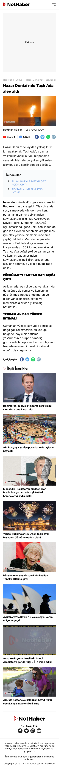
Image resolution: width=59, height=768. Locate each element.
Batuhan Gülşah (12, 129)
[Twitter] (42, 137)
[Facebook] (37, 137)
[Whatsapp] (48, 137)
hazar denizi (11, 202)
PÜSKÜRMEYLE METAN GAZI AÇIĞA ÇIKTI (29, 183)
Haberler (7, 79)
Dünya (19, 79)
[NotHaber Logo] (16, 5)
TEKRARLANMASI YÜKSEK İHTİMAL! (27, 191)
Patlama (8, 206)
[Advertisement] (29, 42)
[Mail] (54, 137)
